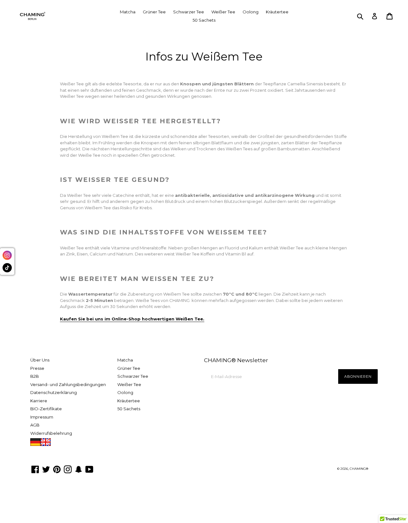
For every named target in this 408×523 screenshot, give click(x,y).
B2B (34, 376)
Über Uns (39, 359)
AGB (35, 424)
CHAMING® (359, 469)
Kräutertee (277, 11)
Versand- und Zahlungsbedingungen (68, 384)
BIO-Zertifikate (46, 408)
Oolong (251, 11)
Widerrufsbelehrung (51, 433)
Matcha (127, 11)
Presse (37, 368)
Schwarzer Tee (188, 11)
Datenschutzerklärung (53, 392)
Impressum (41, 416)
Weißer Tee (223, 11)
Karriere (38, 400)
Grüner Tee (154, 11)
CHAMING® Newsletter (236, 360)
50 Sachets (204, 20)
